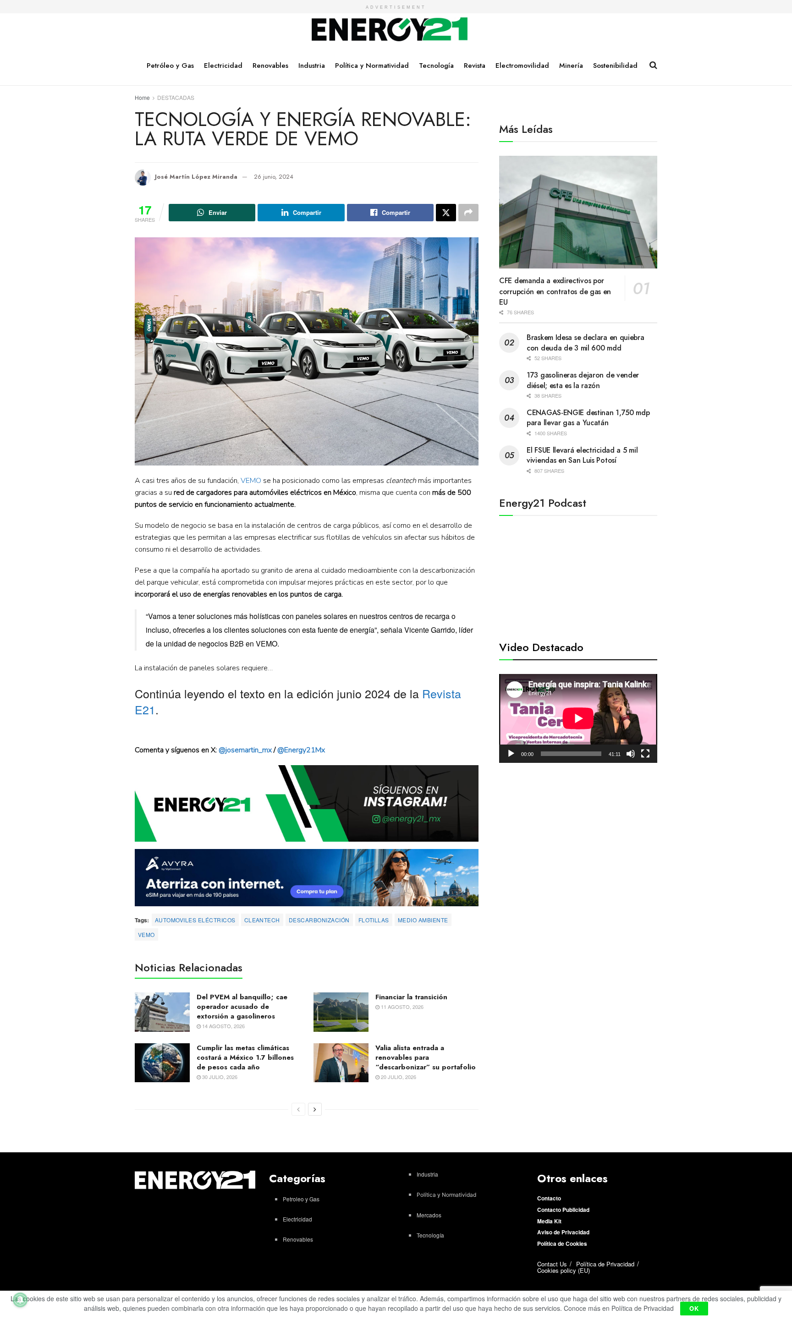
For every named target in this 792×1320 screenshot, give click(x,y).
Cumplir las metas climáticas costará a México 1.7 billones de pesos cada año (245, 1057)
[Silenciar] (630, 753)
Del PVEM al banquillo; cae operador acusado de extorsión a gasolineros (242, 1006)
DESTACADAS (175, 97)
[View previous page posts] (298, 1109)
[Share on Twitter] (446, 212)
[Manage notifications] (20, 1300)
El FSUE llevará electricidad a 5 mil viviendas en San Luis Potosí (582, 455)
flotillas (373, 920)
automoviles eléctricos (195, 920)
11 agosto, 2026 (402, 1006)
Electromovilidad (522, 65)
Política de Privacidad (605, 1264)
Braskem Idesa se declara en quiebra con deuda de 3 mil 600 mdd (585, 342)
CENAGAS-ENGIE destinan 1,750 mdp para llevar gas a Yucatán (588, 417)
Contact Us (552, 1264)
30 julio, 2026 (219, 1076)
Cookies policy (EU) (563, 1270)
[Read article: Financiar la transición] (341, 1012)
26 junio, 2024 (273, 176)
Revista (474, 65)
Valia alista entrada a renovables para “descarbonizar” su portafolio (425, 1057)
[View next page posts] (315, 1109)
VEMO (251, 481)
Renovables (270, 65)
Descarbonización (319, 920)
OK (694, 1308)
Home (142, 97)
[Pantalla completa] (645, 753)
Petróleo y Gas (170, 65)
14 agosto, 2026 (223, 1026)
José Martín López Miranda (196, 176)
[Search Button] (653, 65)
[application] (578, 718)
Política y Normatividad (372, 65)
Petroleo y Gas (301, 1199)
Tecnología (436, 65)
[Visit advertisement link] (306, 803)
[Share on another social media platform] (468, 212)
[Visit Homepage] (390, 29)
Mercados (429, 1215)
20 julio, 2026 (398, 1076)
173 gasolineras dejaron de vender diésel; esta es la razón (583, 380)
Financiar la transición (411, 997)
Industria (311, 65)
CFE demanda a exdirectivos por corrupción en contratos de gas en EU (555, 291)
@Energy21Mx (301, 750)
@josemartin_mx (245, 750)
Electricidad (223, 65)
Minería (571, 65)
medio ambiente (423, 920)
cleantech (262, 920)
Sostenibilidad (615, 65)
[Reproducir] (511, 753)
